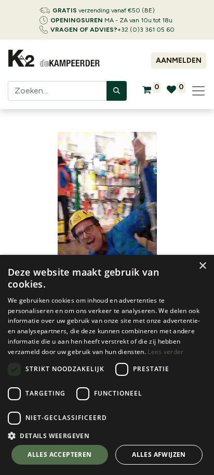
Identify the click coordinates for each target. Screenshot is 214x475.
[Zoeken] (116, 91)
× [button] (202, 266)
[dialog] (107, 365)
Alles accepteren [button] (59, 454)
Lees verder (165, 351)
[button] (107, 435)
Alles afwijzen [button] (159, 454)
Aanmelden (179, 60)
